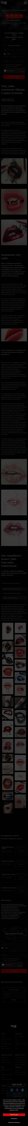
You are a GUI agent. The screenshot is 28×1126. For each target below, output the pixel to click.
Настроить (14, 1118)
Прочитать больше (14, 1122)
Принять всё (14, 1114)
